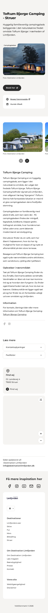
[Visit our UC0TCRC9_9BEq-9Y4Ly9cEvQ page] (24, 486)
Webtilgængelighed (16, 584)
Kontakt (10, 569)
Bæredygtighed (14, 562)
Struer (9, 540)
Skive (9, 526)
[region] (24, 420)
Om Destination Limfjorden (19, 555)
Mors (9, 533)
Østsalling (11, 537)
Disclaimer (11, 588)
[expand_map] (41, 399)
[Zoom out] (41, 440)
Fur (8, 530)
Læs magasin (13, 559)
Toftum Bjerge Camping (14, 314)
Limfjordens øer (14, 523)
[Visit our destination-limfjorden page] (38, 486)
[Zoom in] (41, 434)
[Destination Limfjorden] (12, 498)
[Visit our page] (9, 486)
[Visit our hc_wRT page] (31, 486)
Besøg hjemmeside (19, 99)
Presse (10, 566)
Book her (10, 88)
